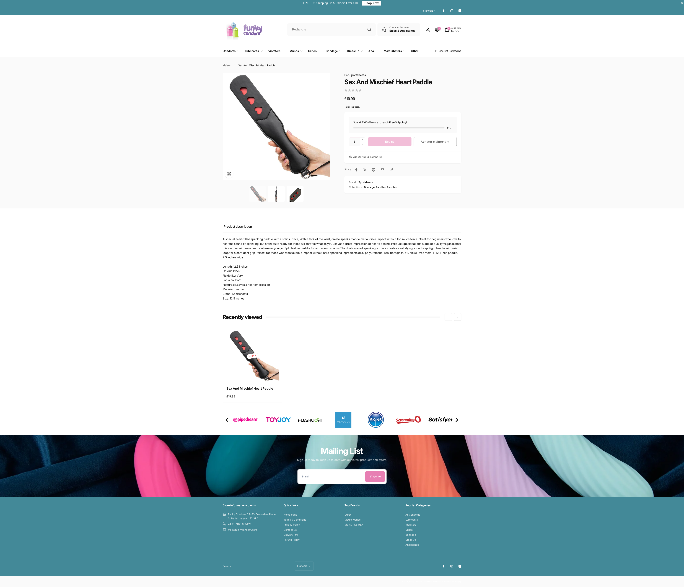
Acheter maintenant (435, 141)
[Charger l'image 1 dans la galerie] (257, 194)
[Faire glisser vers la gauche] (448, 317)
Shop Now (371, 3)
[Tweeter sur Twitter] (365, 170)
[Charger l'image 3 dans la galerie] (295, 194)
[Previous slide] (227, 419)
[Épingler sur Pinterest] (373, 170)
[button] (453, 29)
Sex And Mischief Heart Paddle (249, 388)
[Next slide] (456, 419)
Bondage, (369, 187)
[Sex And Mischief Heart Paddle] (253, 375)
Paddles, (381, 187)
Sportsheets (355, 75)
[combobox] (331, 29)
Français (428, 10)
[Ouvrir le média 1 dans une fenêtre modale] (276, 126)
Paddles (392, 187)
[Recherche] (369, 29)
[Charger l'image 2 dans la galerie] (276, 194)
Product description (238, 226)
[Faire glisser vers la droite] (457, 317)
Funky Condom (415, 581)
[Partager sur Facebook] (356, 170)
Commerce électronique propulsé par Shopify (442, 581)
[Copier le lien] (391, 170)
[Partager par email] (382, 169)
